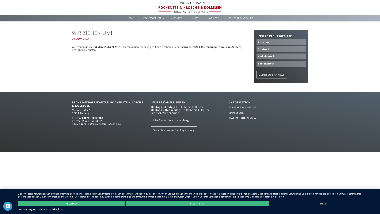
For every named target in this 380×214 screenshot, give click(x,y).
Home (130, 18)
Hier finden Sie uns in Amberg (171, 120)
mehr (323, 203)
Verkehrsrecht (267, 56)
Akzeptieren (197, 203)
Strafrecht (264, 49)
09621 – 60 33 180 (92, 118)
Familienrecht (267, 63)
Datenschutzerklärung (246, 118)
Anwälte (176, 18)
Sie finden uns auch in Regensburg (173, 130)
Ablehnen (71, 203)
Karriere (213, 18)
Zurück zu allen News (271, 74)
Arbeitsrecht (266, 42)
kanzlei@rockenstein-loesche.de (100, 124)
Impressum (236, 112)
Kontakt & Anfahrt (240, 18)
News (195, 18)
